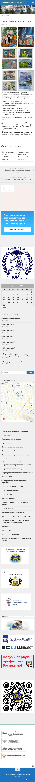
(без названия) (9, 324)
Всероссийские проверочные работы (16, 465)
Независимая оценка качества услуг (16, 455)
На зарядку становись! (12, 362)
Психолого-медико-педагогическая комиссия (16, 539)
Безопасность (7, 508)
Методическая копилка (11, 439)
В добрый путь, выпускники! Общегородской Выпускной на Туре (16, 355)
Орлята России (7, 530)
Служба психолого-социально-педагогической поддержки (13, 460)
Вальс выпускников (11, 318)
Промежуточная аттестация (13, 512)
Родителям (6, 443)
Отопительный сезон (10, 534)
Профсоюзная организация (12, 447)
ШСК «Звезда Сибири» (10, 491)
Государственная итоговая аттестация (17, 473)
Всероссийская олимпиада (12, 469)
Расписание (6, 435)
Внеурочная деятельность (12, 487)
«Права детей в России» (11, 451)
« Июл (3, 308)
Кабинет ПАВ (6, 494)
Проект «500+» (7, 477)
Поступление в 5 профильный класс (16, 516)
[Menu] (32, 2)
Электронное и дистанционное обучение (14, 482)
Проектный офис (8, 499)
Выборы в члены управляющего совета (14, 503)
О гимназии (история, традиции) (14, 431)
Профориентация (8, 526)
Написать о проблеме (17, 229)
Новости (5, 16)
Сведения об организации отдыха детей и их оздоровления (15, 521)
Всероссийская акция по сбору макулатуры (23, 154)
